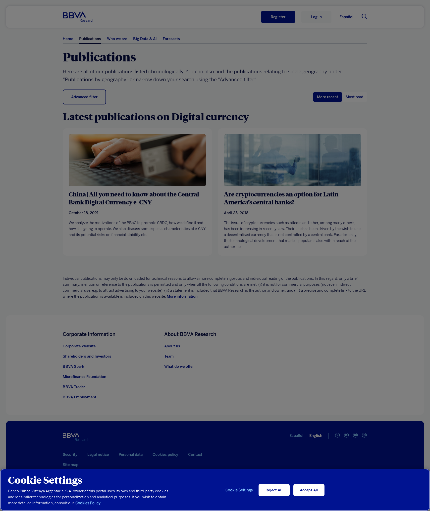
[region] (215, 490)
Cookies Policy (88, 503)
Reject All (274, 490)
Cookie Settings (239, 490)
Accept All (309, 490)
